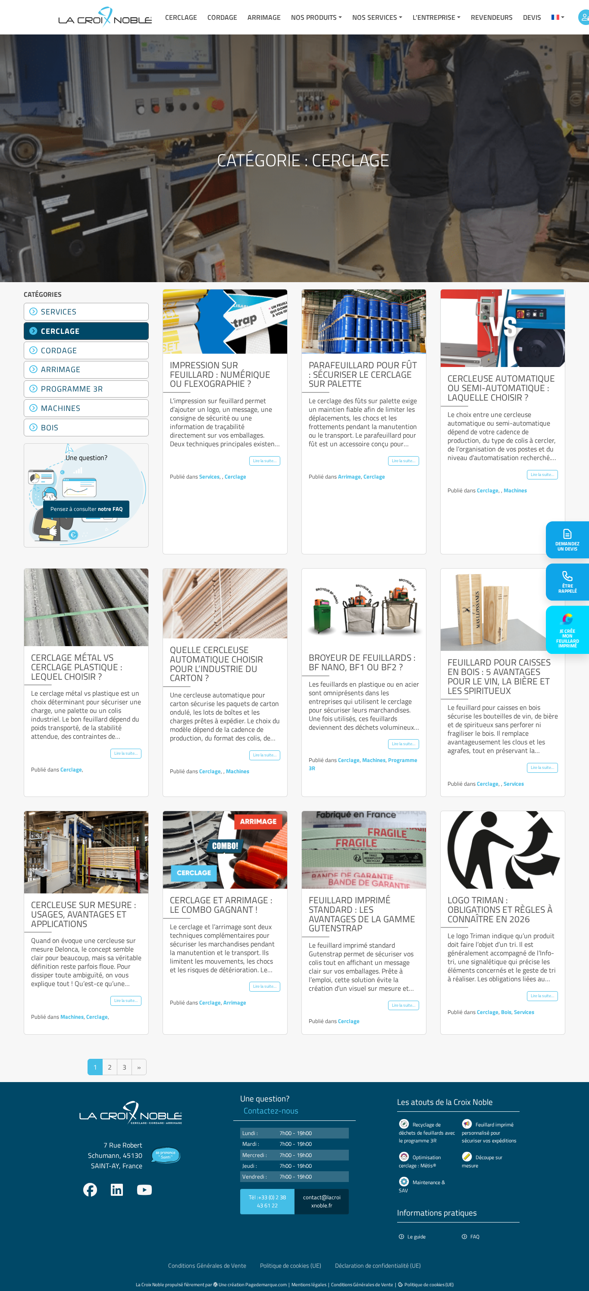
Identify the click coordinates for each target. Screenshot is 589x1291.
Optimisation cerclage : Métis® (420, 1161)
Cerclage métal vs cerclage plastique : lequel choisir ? (76, 666)
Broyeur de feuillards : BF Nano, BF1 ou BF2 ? (362, 662)
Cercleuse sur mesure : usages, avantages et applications (83, 914)
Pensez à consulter (86, 508)
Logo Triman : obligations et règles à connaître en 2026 (500, 909)
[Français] (558, 17)
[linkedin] (117, 1189)
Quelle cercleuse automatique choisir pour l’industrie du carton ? (216, 663)
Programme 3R (72, 389)
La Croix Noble (150, 1284)
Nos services (374, 17)
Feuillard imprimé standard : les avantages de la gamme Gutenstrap (362, 914)
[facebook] (90, 1189)
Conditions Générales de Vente (207, 1265)
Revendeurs (492, 17)
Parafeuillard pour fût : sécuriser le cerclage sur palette (363, 374)
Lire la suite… (264, 460)
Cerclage (181, 17)
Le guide (416, 1236)
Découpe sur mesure (482, 1161)
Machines (61, 408)
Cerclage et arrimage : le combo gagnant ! (221, 904)
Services (59, 311)
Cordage (222, 17)
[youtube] (144, 1189)
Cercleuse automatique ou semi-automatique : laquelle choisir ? (501, 387)
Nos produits (314, 17)
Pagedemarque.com (266, 1284)
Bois (50, 427)
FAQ (474, 1236)
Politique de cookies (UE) (290, 1265)
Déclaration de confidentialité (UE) (378, 1265)
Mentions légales (308, 1284)
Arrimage (264, 17)
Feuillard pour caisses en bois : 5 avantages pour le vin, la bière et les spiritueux (499, 676)
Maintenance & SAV (422, 1186)
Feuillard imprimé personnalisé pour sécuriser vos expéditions (489, 1132)
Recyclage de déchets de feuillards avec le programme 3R (427, 1132)
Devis (532, 17)
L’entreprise (434, 17)
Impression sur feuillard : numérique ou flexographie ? (220, 374)
